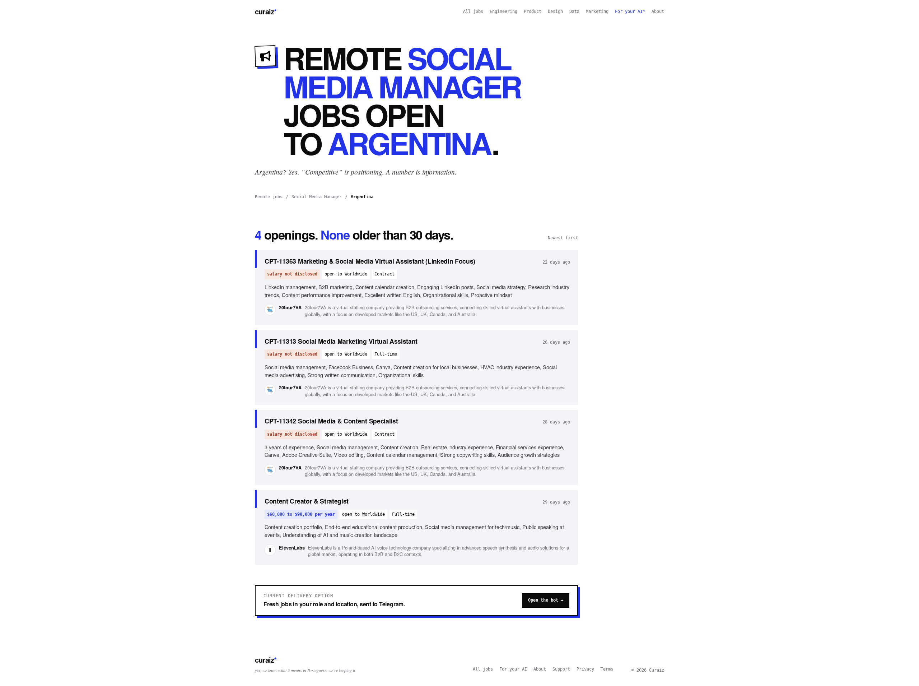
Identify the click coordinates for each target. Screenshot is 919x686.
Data (574, 11)
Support (561, 669)
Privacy (585, 669)
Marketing (597, 11)
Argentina (362, 196)
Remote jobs (269, 196)
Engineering (503, 11)
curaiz (265, 11)
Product (532, 11)
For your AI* (630, 11)
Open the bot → (545, 600)
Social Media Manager (316, 196)
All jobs (473, 11)
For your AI (513, 669)
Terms (607, 669)
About (658, 11)
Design (555, 11)
